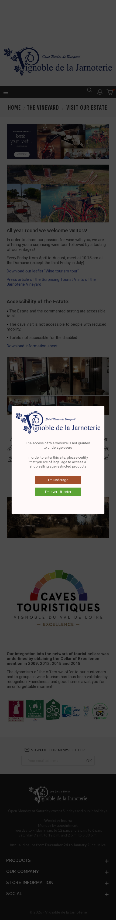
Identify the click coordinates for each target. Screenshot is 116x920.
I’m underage (58, 480)
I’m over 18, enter (58, 492)
